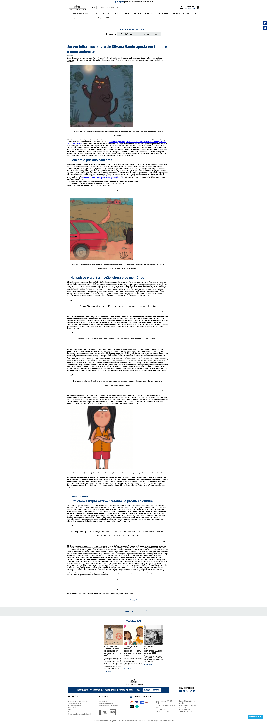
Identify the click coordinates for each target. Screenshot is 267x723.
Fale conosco (103, 701)
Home (69, 18)
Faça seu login (190, 8)
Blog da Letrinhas (150, 34)
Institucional (72, 708)
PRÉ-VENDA (137, 14)
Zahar (133, 600)
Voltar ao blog (255, 716)
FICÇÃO (96, 14)
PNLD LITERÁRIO (163, 14)
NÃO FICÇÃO (106, 14)
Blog (73, 18)
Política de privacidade (106, 703)
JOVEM (127, 14)
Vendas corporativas (74, 706)
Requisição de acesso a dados (78, 701)
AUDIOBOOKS (149, 14)
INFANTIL (118, 14)
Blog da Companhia (128, 34)
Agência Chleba (116, 721)
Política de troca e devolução (108, 706)
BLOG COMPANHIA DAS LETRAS (133, 29)
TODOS (93, 7)
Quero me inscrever (151, 690)
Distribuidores (72, 712)
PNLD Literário (72, 710)
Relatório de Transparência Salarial (79, 714)
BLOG (195, 14)
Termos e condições (74, 703)
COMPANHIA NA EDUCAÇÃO (181, 14)
